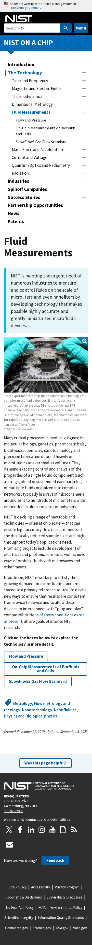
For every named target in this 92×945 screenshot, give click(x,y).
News (13, 213)
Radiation (20, 173)
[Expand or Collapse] (84, 72)
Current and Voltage (29, 157)
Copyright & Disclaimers (24, 897)
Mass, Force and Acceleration (37, 149)
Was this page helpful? (45, 763)
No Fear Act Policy (20, 907)
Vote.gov (80, 928)
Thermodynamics (27, 96)
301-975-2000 (13, 811)
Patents (16, 221)
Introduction (21, 64)
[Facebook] (20, 829)
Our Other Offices (57, 819)
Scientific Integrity (18, 917)
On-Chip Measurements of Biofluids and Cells (46, 130)
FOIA (42, 907)
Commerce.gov (16, 928)
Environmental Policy (66, 907)
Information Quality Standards (61, 917)
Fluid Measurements (31, 112)
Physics (10, 716)
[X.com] (9, 829)
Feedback (55, 860)
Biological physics (42, 716)
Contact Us (34, 819)
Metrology (22, 703)
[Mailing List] (9, 844)
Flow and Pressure (31, 120)
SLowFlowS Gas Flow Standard (41, 141)
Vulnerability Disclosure (64, 897)
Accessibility (40, 887)
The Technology (25, 73)
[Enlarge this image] (46, 365)
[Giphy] (63, 829)
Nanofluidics (65, 710)
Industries (18, 181)
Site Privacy (17, 887)
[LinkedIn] (31, 829)
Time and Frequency (30, 80)
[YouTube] (52, 829)
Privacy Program (67, 887)
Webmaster (12, 819)
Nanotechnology (37, 710)
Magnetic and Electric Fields (37, 88)
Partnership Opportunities (35, 205)
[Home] (18, 18)
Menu (81, 28)
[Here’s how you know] (46, 6)
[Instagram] (41, 829)
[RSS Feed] (74, 829)
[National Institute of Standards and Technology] (39, 786)
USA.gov (62, 928)
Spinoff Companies (27, 189)
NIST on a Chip (28, 42)
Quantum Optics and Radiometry (41, 165)
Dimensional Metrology (32, 104)
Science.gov (42, 928)
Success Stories (24, 197)
